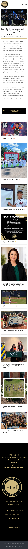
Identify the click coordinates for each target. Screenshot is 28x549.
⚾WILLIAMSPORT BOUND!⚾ (11, 179)
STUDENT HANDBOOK (14, 504)
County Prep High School (7, 36)
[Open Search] (22, 4)
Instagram (20, 36)
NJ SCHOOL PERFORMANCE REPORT (14, 510)
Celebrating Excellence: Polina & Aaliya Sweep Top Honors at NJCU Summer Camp (13, 366)
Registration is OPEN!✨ (9, 242)
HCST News (8, 546)
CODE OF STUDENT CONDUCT (14, 501)
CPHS (15, 36)
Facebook (14, 546)
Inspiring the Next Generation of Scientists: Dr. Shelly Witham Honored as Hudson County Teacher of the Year (13, 284)
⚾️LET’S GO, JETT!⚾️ (9, 138)
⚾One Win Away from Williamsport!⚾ (14, 209)
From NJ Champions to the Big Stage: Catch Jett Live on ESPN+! (13, 331)
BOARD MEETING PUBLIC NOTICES (14, 514)
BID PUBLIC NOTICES (14, 518)
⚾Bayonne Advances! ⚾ (10, 306)
